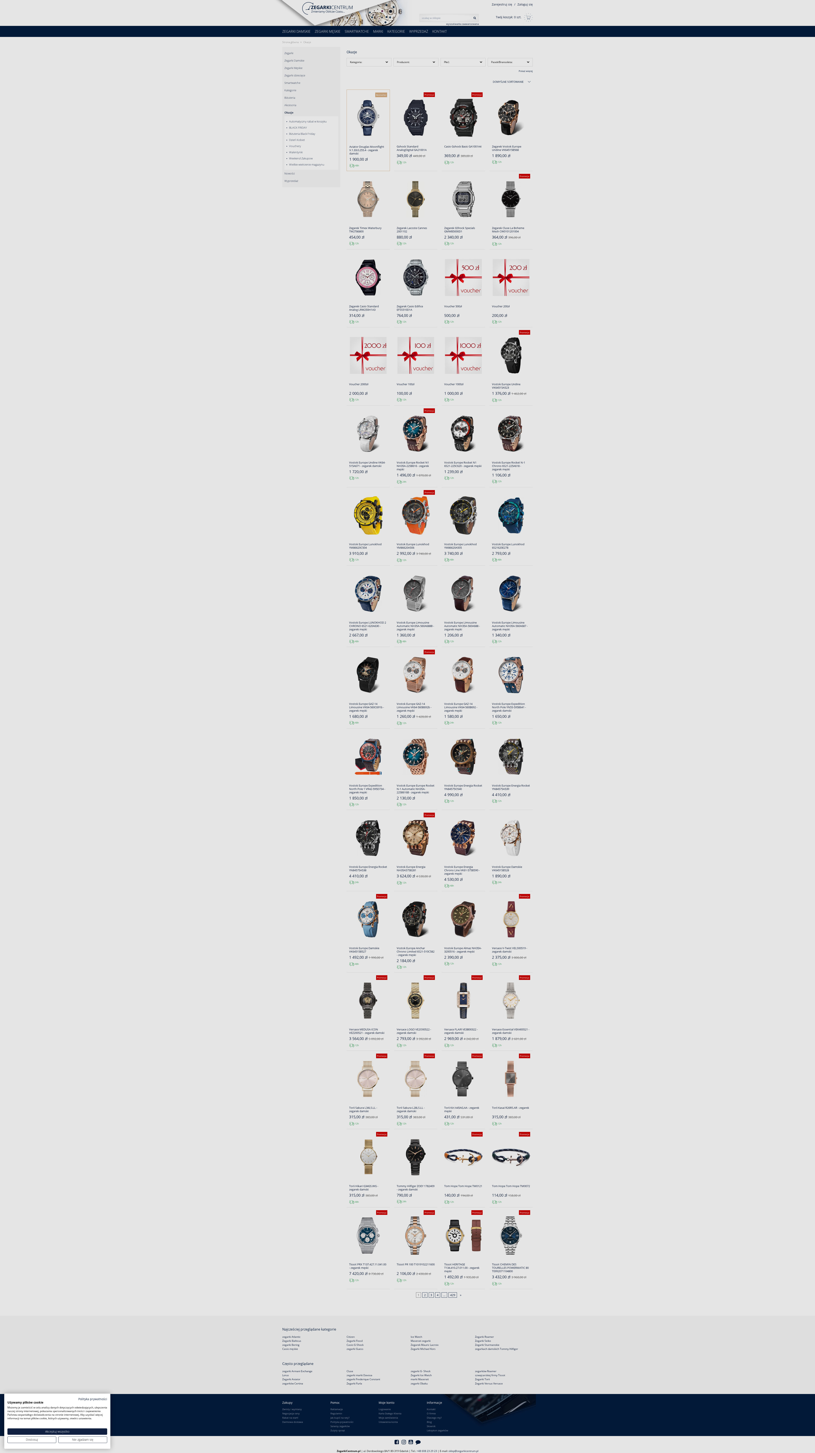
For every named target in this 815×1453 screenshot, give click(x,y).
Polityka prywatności (92, 1399)
